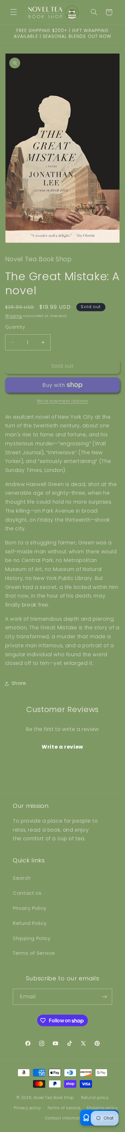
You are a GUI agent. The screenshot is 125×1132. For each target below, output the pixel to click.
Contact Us (27, 893)
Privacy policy (27, 1108)
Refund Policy (29, 923)
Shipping (13, 316)
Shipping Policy (31, 938)
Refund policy (95, 1097)
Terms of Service (34, 953)
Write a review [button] (62, 746)
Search (22, 878)
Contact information (65, 1118)
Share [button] (19, 683)
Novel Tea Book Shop (54, 1097)
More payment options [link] (62, 401)
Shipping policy (102, 1108)
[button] (13, 12)
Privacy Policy (29, 908)
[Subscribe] (104, 996)
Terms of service (63, 1108)
